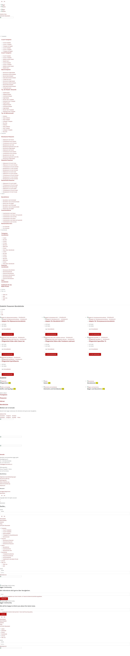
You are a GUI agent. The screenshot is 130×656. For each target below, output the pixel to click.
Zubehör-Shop (3, 14)
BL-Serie (5, 239)
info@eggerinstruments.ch (6, 464)
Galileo (2, 629)
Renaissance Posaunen (7, 136)
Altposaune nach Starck (8, 139)
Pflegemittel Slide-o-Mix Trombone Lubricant (60, 341)
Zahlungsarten (3, 480)
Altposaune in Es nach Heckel (9, 183)
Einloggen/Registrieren (5, 491)
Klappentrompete (7, 94)
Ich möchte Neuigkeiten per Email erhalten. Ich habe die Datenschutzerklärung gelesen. (22, 596)
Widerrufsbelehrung (4, 482)
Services (3, 560)
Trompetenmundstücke (8, 554)
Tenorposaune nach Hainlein (9, 141)
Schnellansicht (21, 317)
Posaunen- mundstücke (4, 266)
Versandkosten (7, 329)
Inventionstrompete (7, 96)
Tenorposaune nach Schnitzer (10, 143)
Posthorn (5, 116)
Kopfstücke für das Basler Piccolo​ (6, 285)
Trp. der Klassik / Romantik (8, 89)
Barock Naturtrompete (8, 76)
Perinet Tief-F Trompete (8, 99)
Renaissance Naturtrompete (9, 74)
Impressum (2, 485)
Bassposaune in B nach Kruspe (10, 186)
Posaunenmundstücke (8, 555)
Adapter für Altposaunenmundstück (13, 321)
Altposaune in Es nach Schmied (10, 165)
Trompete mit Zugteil (8, 46)
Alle (2, 314)
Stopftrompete (6, 92)
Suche (1, 509)
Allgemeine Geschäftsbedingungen (8, 477)
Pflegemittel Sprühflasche (10, 361)
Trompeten (3, 395)
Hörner (2, 401)
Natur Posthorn (6, 118)
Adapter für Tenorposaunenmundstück (101, 321)
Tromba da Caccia (7, 79)
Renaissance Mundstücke (9, 270)
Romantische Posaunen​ (7, 180)
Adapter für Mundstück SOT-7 (55, 321)
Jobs (4, 296)
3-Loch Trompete (7, 42)
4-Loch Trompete (7, 56)
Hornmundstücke (7, 557)
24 (1, 313)
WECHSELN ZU (3, 574)
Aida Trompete (6, 119)
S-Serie (4, 238)
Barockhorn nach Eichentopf (9, 200)
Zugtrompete (6, 98)
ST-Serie (5, 243)
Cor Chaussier (6, 226)
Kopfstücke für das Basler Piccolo (10, 559)
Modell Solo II (6, 61)
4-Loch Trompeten (6, 53)
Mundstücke (4, 404)
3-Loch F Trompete (7, 44)
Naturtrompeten (6, 69)
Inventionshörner (6, 210)
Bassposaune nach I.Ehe (8, 145)
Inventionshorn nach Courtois (10, 216)
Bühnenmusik (6, 537)
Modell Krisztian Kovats (8, 59)
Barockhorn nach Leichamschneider (11, 201)
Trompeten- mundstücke (4, 234)
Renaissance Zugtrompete (9, 72)
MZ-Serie (5, 244)
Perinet (3, 632)
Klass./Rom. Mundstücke (8, 250)
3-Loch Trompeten (6, 39)
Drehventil (3, 630)
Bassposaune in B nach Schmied (10, 170)
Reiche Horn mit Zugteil (8, 203)
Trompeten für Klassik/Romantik (10, 535)
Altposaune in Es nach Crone (9, 163)
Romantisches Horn (6, 223)
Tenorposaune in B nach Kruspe (10, 185)
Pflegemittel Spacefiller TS (97, 341)
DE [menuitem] (1, 1)
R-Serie (4, 248)
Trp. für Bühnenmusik (7, 113)
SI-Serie (4, 241)
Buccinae (5, 123)
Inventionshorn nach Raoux (9, 213)
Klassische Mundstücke (8, 273)
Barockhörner (5, 197)
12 (1, 311)
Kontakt (2, 454)
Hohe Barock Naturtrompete (9, 77)
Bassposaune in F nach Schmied (10, 168)
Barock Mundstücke (7, 271)
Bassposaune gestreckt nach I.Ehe (10, 146)
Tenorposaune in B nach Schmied (10, 166)
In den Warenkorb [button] (7, 334)
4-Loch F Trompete (7, 57)
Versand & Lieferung (4, 478)
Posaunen (3, 398)
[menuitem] (2, 1)
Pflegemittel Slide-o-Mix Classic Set (13, 341)
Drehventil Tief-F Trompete (9, 101)
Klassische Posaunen (7, 160)
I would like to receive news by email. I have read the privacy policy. (17, 612)
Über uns (5, 294)
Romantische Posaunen (8, 543)
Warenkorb (2, 493)
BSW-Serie (5, 246)
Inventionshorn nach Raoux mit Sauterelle (12, 215)
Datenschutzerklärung (5, 483)
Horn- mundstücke (4, 281)
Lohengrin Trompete (7, 121)
